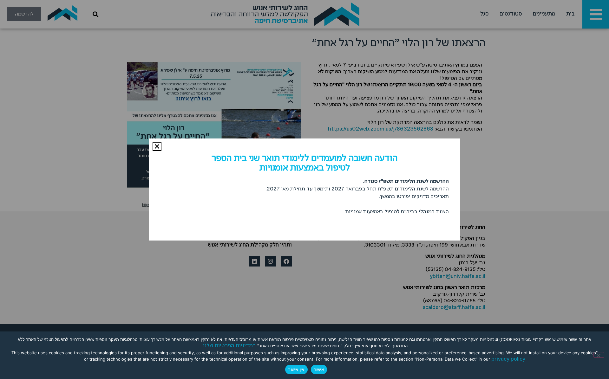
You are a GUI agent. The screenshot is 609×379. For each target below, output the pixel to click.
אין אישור (296, 369)
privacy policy (508, 359)
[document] (304, 189)
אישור (319, 369)
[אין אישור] (598, 355)
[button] (157, 146)
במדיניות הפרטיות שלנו (229, 346)
